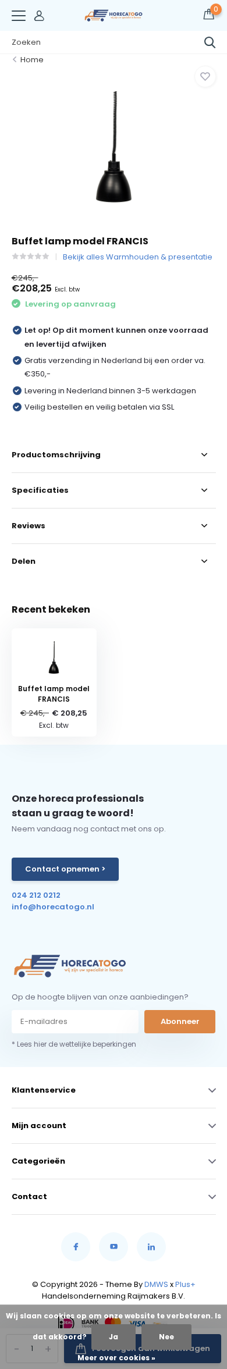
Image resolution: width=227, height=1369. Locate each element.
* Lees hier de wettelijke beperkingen (74, 1044)
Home (32, 59)
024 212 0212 (36, 895)
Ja (113, 1337)
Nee (166, 1337)
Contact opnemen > (65, 868)
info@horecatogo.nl (53, 906)
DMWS (156, 1284)
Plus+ (185, 1284)
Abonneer (180, 1021)
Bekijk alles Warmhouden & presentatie (137, 256)
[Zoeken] (210, 42)
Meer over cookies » (116, 1358)
